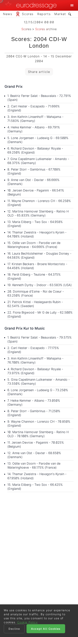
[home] (32, 5)
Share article (39, 72)
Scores (26, 29)
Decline (14, 628)
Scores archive (46, 29)
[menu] (71, 5)
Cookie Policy (27, 622)
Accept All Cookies (46, 628)
